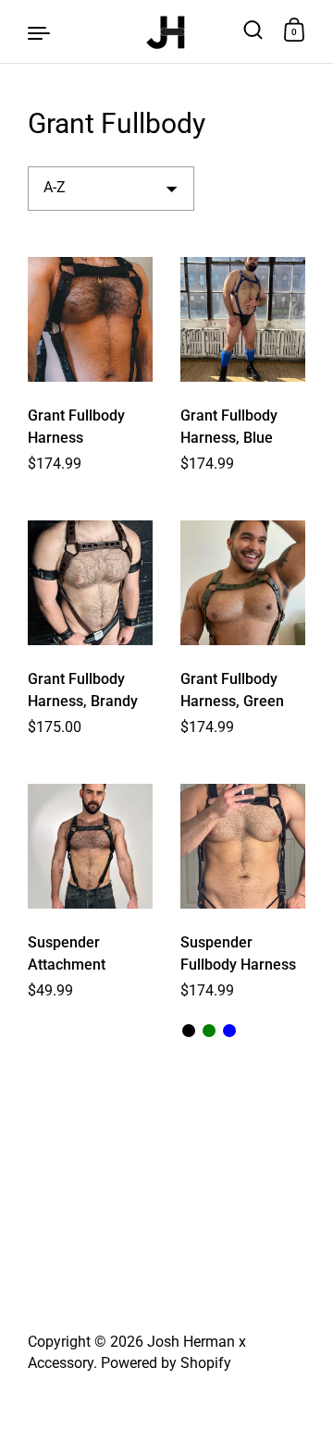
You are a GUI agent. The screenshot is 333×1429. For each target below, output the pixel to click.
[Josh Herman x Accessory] (166, 31)
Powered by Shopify (166, 1363)
